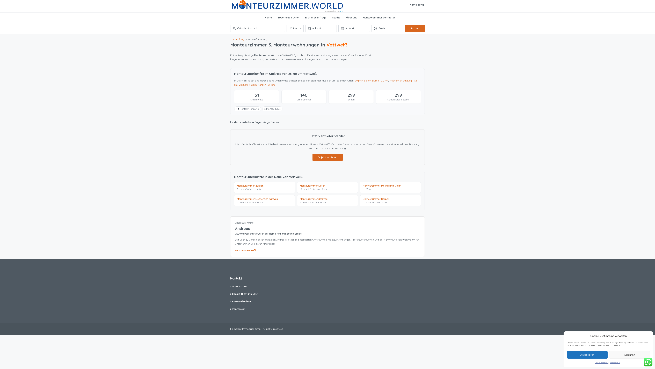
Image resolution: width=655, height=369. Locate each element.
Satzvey (248, 84)
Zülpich (363, 80)
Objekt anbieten (327, 157)
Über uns (351, 17)
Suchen (414, 28)
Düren (380, 80)
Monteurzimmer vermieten (379, 17)
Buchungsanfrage (315, 17)
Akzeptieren (587, 354)
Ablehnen (629, 354)
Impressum (238, 309)
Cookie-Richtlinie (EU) (245, 294)
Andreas (242, 228)
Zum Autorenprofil (245, 250)
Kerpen (266, 84)
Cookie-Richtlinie (601, 362)
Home (268, 17)
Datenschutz (615, 362)
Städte (336, 17)
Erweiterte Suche (288, 17)
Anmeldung (417, 4)
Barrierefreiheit (241, 301)
